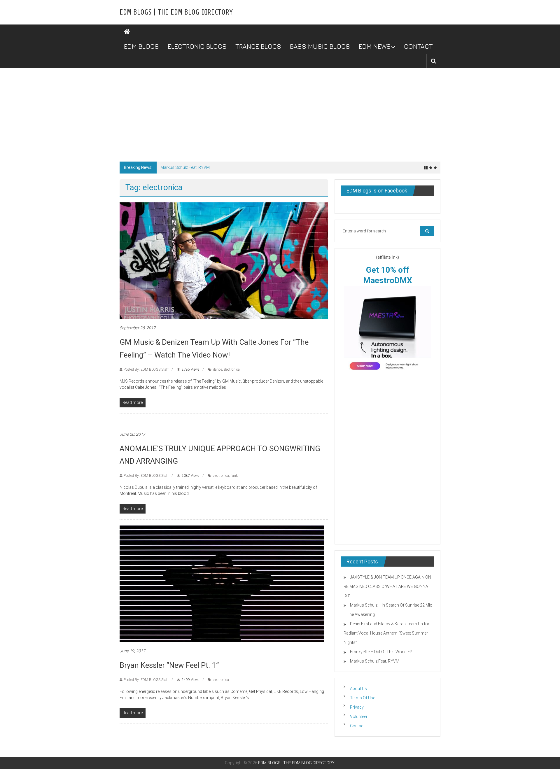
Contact (357, 726)
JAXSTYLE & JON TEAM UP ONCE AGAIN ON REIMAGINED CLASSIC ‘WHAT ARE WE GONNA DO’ (387, 586)
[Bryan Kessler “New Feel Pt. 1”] (222, 583)
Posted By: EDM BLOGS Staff (146, 369)
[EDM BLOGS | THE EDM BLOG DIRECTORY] (127, 31)
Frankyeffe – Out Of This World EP (381, 651)
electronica (232, 369)
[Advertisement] (280, 112)
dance (217, 369)
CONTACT (418, 46)
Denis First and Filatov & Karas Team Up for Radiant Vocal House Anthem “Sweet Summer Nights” (386, 633)
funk (234, 476)
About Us (358, 688)
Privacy (357, 707)
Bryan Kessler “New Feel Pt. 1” (169, 665)
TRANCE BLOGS (258, 46)
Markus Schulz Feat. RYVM (185, 167)
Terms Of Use (362, 698)
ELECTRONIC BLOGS (197, 46)
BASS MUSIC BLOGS (320, 46)
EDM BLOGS (141, 46)
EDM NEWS (375, 46)
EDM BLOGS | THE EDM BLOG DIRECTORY (176, 12)
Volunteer (359, 716)
